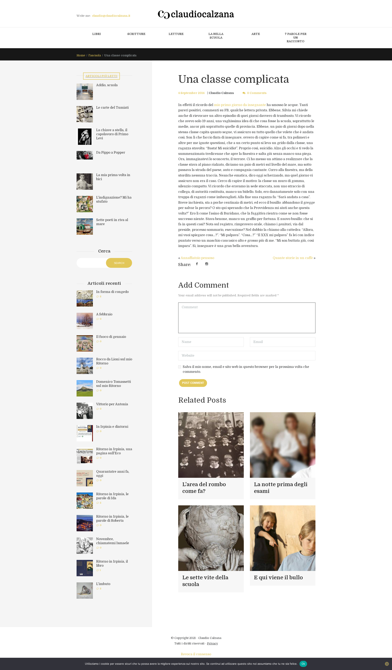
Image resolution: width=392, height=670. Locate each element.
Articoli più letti (101, 76)
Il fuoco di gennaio (111, 337)
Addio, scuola (107, 85)
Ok (303, 663)
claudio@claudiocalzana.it (111, 15)
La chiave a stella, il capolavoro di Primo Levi (112, 134)
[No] (387, 664)
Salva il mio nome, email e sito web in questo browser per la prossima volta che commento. (246, 369)
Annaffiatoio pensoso (197, 258)
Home (81, 55)
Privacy (212, 643)
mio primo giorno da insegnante (240, 105)
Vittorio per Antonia (112, 404)
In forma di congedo (112, 292)
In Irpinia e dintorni (112, 427)
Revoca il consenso (196, 654)
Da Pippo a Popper (110, 152)
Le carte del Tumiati (112, 107)
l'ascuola (95, 55)
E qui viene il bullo (278, 578)
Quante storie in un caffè (293, 258)
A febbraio (104, 314)
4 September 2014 (191, 93)
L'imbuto (103, 584)
